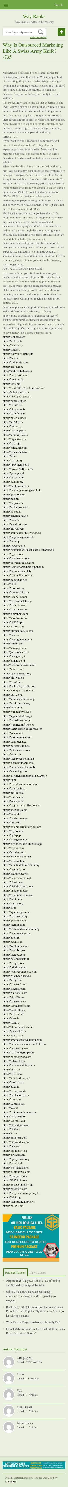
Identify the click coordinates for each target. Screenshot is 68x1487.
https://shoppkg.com (15, 648)
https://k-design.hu (13, 801)
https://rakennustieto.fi (16, 958)
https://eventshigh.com (16, 771)
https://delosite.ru (13, 345)
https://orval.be (11, 520)
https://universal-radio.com (18, 562)
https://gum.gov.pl (13, 473)
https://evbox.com (13, 1035)
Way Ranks (34, 16)
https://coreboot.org (14, 861)
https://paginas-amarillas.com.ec (21, 805)
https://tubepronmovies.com (19, 665)
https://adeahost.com (15, 524)
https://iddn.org (12, 383)
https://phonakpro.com (16, 1125)
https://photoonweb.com (17, 1057)
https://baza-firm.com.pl (17, 720)
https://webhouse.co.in (16, 507)
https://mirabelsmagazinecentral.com (24, 1044)
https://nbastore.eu (13, 882)
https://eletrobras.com (15, 614)
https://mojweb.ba (13, 503)
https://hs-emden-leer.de (17, 976)
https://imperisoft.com (15, 375)
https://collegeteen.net (15, 839)
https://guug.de (11, 814)
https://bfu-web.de (13, 677)
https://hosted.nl (12, 511)
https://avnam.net (13, 733)
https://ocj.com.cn (13, 831)
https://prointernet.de (15, 1150)
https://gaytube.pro (14, 950)
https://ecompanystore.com (18, 690)
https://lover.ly (11, 1022)
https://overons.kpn (14, 1120)
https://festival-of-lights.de (18, 354)
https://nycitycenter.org (16, 1159)
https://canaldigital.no (15, 515)
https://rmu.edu (11, 822)
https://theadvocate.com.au (18, 758)
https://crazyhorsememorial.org (21, 784)
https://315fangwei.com (16, 1171)
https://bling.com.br (14, 409)
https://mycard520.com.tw (18, 469)
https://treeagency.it (14, 656)
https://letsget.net (12, 980)
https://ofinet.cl (11, 1069)
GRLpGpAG (25, 1358)
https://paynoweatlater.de (17, 601)
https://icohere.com (14, 337)
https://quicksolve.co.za (16, 558)
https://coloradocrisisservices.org (22, 827)
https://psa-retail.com (15, 993)
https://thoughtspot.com (16, 1005)
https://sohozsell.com (15, 447)
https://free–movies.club (17, 571)
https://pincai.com (13, 792)
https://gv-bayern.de (14, 1091)
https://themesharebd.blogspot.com (23, 567)
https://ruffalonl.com (14, 967)
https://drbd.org (12, 1197)
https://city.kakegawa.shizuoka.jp (22, 844)
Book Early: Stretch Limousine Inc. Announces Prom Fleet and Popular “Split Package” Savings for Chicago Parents (35, 1311)
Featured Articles (15, 1272)
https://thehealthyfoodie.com (19, 686)
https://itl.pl (9, 780)
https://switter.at (12, 754)
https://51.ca (10, 1133)
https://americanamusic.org (18, 699)
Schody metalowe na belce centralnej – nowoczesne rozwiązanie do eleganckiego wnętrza (31, 1296)
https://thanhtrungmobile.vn (19, 1201)
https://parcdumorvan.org (17, 895)
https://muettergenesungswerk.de (22, 490)
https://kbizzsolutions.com (18, 1184)
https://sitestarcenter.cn (16, 1167)
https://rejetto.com (13, 848)
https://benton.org (13, 481)
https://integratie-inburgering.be (21, 1193)
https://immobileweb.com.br (19, 767)
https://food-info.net (14, 1010)
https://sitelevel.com (14, 1031)
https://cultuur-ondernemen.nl (20, 1112)
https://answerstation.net (17, 856)
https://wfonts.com (13, 669)
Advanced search (38, 37)
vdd (19, 1390)
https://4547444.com (15, 1180)
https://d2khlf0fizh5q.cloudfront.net (24, 388)
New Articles (38, 1272)
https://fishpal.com (13, 643)
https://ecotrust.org (14, 588)
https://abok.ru (11, 937)
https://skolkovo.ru (13, 1082)
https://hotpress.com (14, 605)
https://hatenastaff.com (16, 452)
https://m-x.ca (11, 635)
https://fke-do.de (12, 405)
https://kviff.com (12, 899)
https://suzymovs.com (15, 873)
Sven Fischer (24, 1407)
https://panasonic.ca (14, 1001)
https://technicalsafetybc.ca (18, 724)
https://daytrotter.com (15, 609)
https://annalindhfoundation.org (21, 865)
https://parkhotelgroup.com (19, 1052)
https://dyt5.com (12, 1074)
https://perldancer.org (15, 916)
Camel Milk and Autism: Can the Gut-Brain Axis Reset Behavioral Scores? (35, 1331)
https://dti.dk (10, 584)
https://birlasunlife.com (16, 1142)
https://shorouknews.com (17, 737)
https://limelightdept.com (17, 639)
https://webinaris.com (15, 362)
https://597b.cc (11, 1129)
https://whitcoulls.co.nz (16, 1078)
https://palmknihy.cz (14, 788)
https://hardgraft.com (15, 1189)
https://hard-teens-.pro (16, 818)
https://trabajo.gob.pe (15, 890)
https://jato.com (12, 1099)
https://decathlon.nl (14, 1103)
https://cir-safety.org (14, 1154)
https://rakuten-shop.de (16, 745)
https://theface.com (14, 954)
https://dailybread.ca (14, 741)
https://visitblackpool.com (18, 886)
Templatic (10, 1481)
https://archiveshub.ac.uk (17, 371)
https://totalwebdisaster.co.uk (20, 971)
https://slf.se (10, 907)
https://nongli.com (13, 963)
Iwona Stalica (25, 1423)
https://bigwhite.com (15, 439)
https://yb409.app (13, 622)
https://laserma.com (14, 988)
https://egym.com (13, 554)
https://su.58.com (13, 422)
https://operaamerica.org (17, 673)
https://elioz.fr (11, 1018)
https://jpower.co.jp (14, 545)
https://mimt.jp (11, 541)
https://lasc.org (11, 349)
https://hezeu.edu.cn (14, 401)
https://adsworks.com (15, 809)
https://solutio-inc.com (16, 392)
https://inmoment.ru (14, 1116)
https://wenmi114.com (16, 592)
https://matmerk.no (14, 869)
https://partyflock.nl (14, 413)
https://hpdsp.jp (12, 835)
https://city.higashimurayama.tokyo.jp (25, 775)
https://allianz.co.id (14, 660)
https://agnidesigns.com (16, 912)
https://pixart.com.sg (15, 418)
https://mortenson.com (16, 486)
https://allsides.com (14, 852)
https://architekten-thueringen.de (22, 532)
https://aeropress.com (15, 618)
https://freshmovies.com (17, 933)
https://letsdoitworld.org (16, 703)
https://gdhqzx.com (14, 494)
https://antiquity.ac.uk (15, 435)
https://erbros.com (13, 626)
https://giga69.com (14, 997)
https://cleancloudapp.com (18, 763)
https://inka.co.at (12, 426)
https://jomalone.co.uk (16, 652)
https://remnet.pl (12, 1163)
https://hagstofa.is (13, 682)
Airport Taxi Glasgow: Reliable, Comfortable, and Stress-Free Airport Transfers (33, 1283)
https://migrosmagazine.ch (18, 537)
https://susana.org (13, 903)
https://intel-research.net (17, 878)
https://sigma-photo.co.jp (17, 716)
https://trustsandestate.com (18, 631)
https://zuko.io (11, 1086)
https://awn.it (10, 1108)
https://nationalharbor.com (18, 575)
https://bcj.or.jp (11, 443)
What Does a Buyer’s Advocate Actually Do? (33, 1322)
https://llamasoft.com (15, 984)
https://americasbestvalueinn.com (22, 1040)
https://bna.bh (11, 498)
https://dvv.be (11, 358)
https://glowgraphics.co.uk (18, 1027)
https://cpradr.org (13, 460)
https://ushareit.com (14, 1061)
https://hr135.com (13, 1206)
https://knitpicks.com (15, 1137)
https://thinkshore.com (16, 1095)
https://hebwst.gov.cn (15, 579)
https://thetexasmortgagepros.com (22, 728)
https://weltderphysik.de (17, 711)
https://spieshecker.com (16, 750)
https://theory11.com (15, 596)
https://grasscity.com (15, 920)
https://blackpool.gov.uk (17, 396)
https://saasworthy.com (16, 1048)
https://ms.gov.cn (12, 941)
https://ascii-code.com (15, 946)
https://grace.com (13, 366)
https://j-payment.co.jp (16, 464)
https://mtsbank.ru (13, 477)
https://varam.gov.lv (14, 430)
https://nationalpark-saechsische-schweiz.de (28, 550)
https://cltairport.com (15, 1176)
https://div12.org (12, 694)
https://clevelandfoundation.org (21, 929)
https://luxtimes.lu (13, 379)
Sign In (59, 5)
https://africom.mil (13, 1014)
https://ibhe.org (11, 1146)
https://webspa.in (12, 341)
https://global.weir (13, 528)
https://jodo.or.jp (12, 707)
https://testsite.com (13, 797)
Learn (20, 1374)
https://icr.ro (10, 456)
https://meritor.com (14, 924)
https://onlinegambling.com (19, 1065)
